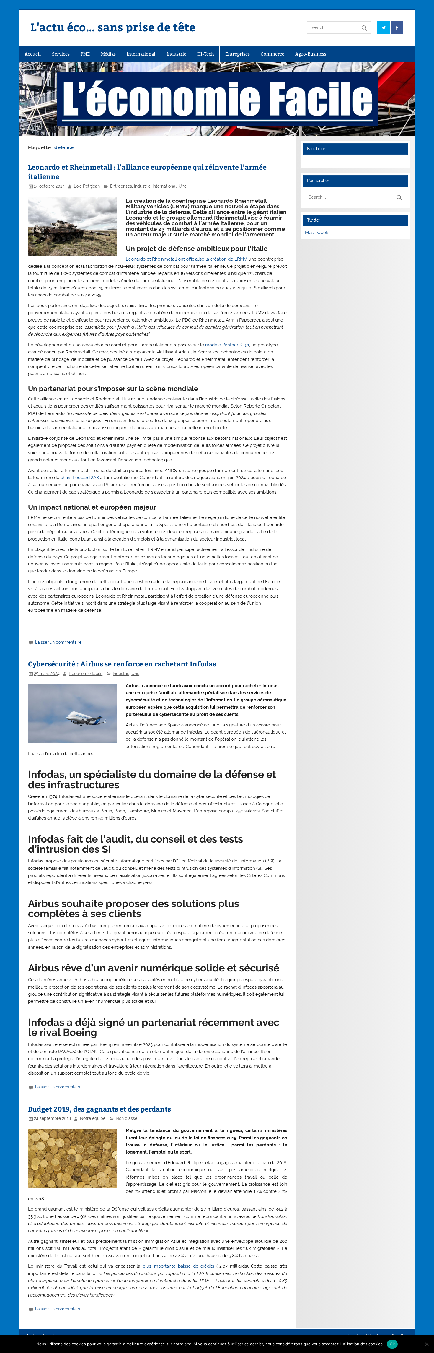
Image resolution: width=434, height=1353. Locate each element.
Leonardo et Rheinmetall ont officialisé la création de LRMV (186, 259)
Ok (392, 1343)
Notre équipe (92, 1118)
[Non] (427, 1344)
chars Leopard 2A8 (80, 477)
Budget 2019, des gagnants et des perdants (99, 1108)
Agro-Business (310, 54)
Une (183, 186)
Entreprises (237, 54)
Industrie (176, 54)
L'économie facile (85, 673)
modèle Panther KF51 (227, 345)
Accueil (33, 54)
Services (61, 54)
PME (85, 54)
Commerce (272, 54)
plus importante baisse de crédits (178, 1266)
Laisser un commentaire (58, 642)
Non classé (126, 1118)
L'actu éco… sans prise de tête (112, 26)
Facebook (316, 148)
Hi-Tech (205, 54)
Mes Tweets (317, 232)
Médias (108, 54)
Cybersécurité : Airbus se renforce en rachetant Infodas (122, 663)
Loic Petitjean (87, 186)
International (141, 54)
